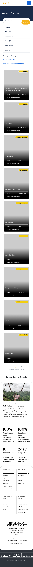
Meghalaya (21, 483)
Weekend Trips (22, 512)
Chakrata (8, 321)
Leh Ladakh (21, 475)
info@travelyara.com (17, 538)
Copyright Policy (7, 486)
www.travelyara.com (16, 543)
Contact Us (6, 481)
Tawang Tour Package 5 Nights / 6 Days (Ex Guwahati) (16, 89)
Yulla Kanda (9, 156)
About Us (5, 475)
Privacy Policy (6, 483)
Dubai (4, 509)
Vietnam (5, 504)
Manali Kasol (9, 222)
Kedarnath (9, 354)
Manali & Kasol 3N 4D (12, 189)
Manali (20, 481)
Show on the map (10, 59)
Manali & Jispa (10, 255)
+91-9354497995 (12, 541)
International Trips (23, 504)
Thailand (5, 507)
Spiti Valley (21, 478)
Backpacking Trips (23, 509)
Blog (4, 478)
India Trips (21, 507)
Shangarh (8, 123)
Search (26, 22)
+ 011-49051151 (23, 541)
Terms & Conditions (8, 489)
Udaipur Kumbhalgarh (13, 288)
